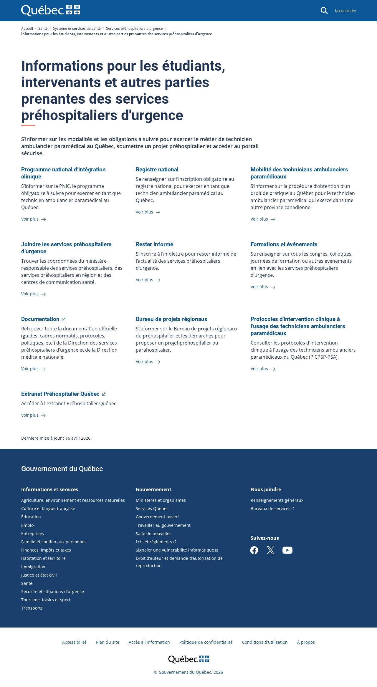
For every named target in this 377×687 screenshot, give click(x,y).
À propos (306, 642)
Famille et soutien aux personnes (54, 541)
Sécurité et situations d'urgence (52, 591)
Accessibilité (74, 642)
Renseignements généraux (277, 500)
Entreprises (32, 533)
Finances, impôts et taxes (46, 550)
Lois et (154, 541)
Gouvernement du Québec (62, 468)
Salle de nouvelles (153, 533)
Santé (43, 28)
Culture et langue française (48, 508)
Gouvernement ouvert (157, 516)
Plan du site (107, 642)
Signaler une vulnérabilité (175, 550)
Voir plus (30, 219)
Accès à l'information (149, 642)
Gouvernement (153, 489)
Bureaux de (270, 508)
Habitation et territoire (43, 558)
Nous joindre (345, 11)
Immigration (33, 567)
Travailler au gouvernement (163, 525)
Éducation (31, 516)
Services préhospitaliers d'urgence (134, 28)
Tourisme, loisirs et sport (45, 599)
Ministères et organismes (161, 500)
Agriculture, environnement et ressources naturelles (73, 500)
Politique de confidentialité (206, 642)
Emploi (28, 525)
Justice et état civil (39, 575)
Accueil (27, 28)
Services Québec (152, 508)
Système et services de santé (77, 28)
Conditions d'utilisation (265, 642)
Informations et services (49, 489)
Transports (32, 608)
